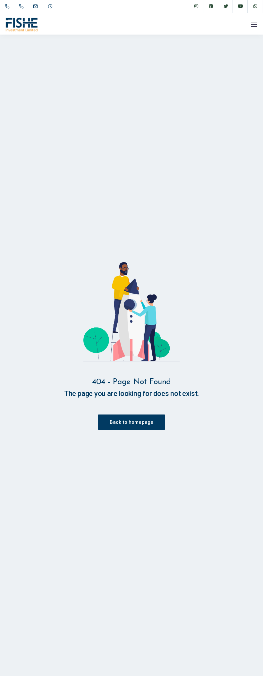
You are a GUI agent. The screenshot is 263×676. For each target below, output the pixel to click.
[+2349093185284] (22, 6)
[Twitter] (226, 6)
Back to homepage (131, 422)
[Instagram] (196, 6)
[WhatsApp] (255, 6)
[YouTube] (240, 6)
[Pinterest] (211, 6)
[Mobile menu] (254, 24)
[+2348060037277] (8, 6)
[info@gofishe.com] (39, 6)
